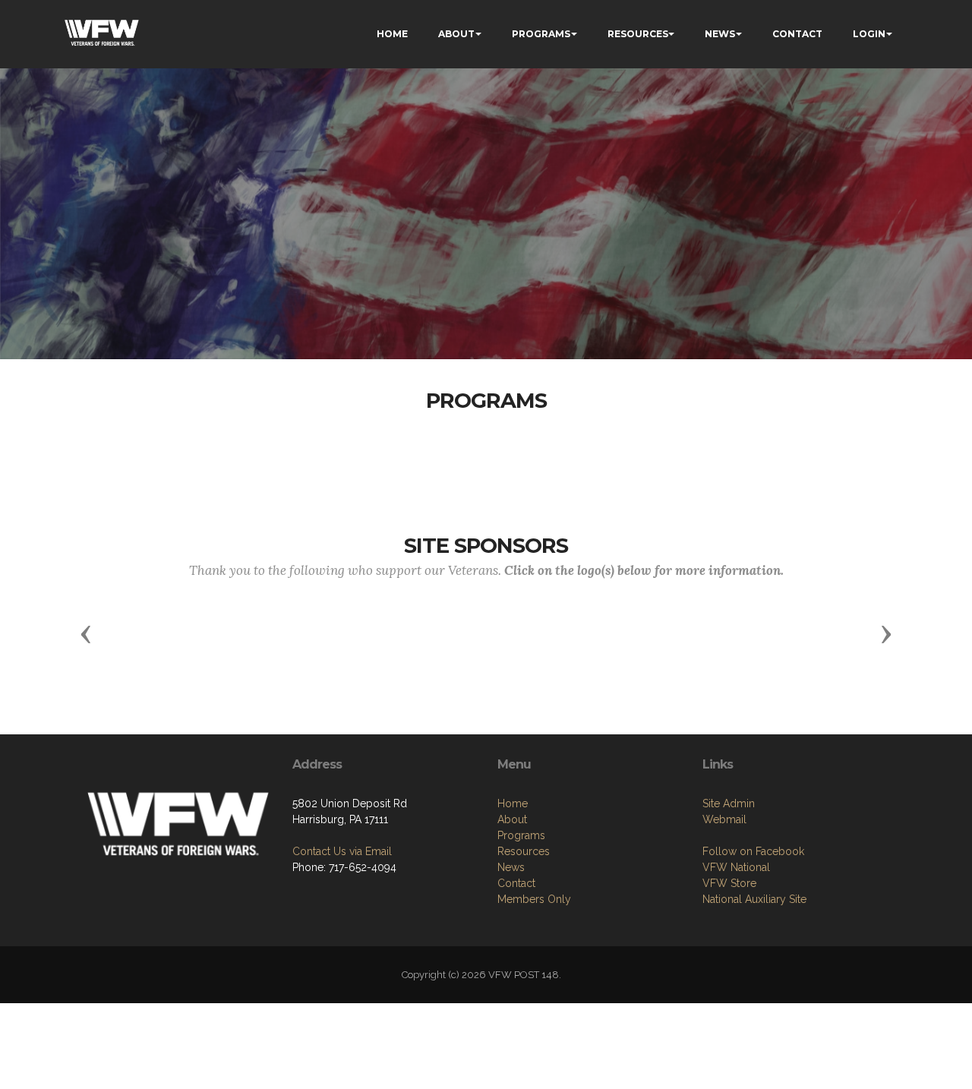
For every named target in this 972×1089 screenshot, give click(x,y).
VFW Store (729, 883)
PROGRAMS (541, 33)
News (511, 867)
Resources (523, 851)
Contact (516, 883)
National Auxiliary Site (754, 899)
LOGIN (869, 33)
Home (512, 803)
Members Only (534, 899)
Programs (521, 835)
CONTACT (797, 33)
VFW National (736, 867)
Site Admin (728, 803)
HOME (392, 33)
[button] (85, 633)
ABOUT (456, 33)
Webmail (724, 819)
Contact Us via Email (342, 851)
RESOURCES (638, 33)
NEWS (720, 33)
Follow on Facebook (753, 851)
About (512, 819)
